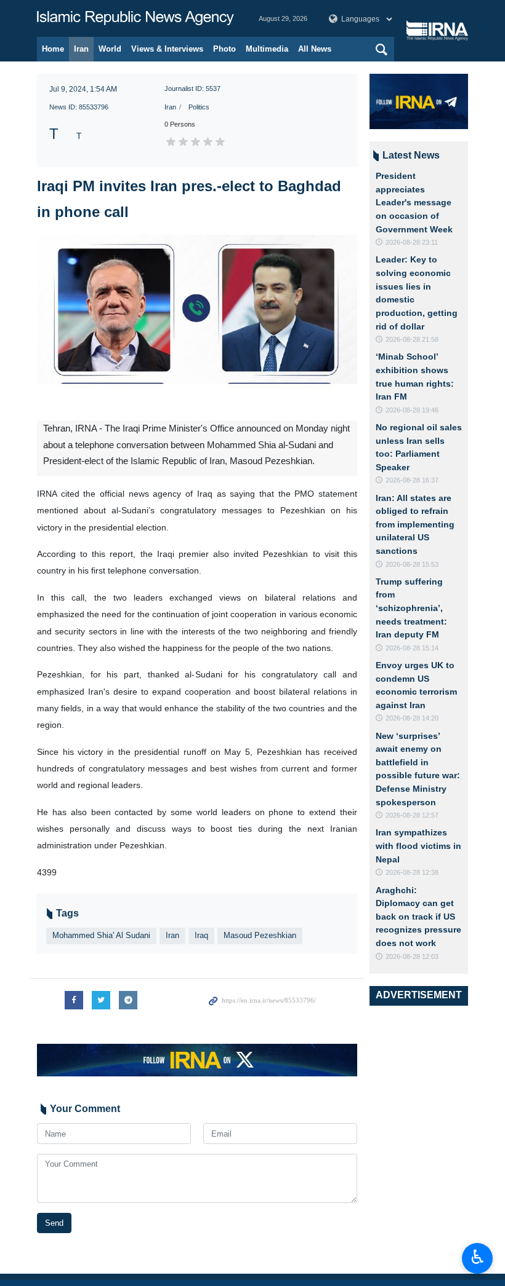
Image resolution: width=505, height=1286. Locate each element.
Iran (81, 48)
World (110, 48)
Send (54, 1223)
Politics (198, 107)
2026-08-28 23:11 (412, 242)
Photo (224, 48)
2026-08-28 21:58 (412, 339)
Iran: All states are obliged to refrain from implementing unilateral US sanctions (415, 524)
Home (53, 48)
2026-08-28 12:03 (412, 956)
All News (314, 48)
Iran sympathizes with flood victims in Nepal (418, 845)
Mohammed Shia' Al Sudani (101, 935)
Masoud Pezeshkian (260, 935)
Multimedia (267, 48)
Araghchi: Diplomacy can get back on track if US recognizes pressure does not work (418, 916)
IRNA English (135, 18)
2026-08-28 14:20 (412, 718)
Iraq (201, 935)
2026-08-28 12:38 (412, 872)
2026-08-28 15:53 (412, 564)
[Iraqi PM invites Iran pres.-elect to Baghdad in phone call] (197, 327)
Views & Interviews (167, 48)
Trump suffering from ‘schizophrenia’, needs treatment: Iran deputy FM (411, 608)
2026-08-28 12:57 (412, 815)
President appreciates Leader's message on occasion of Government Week (414, 202)
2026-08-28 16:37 (412, 480)
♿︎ (478, 1257)
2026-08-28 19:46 (412, 410)
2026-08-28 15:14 (412, 648)
